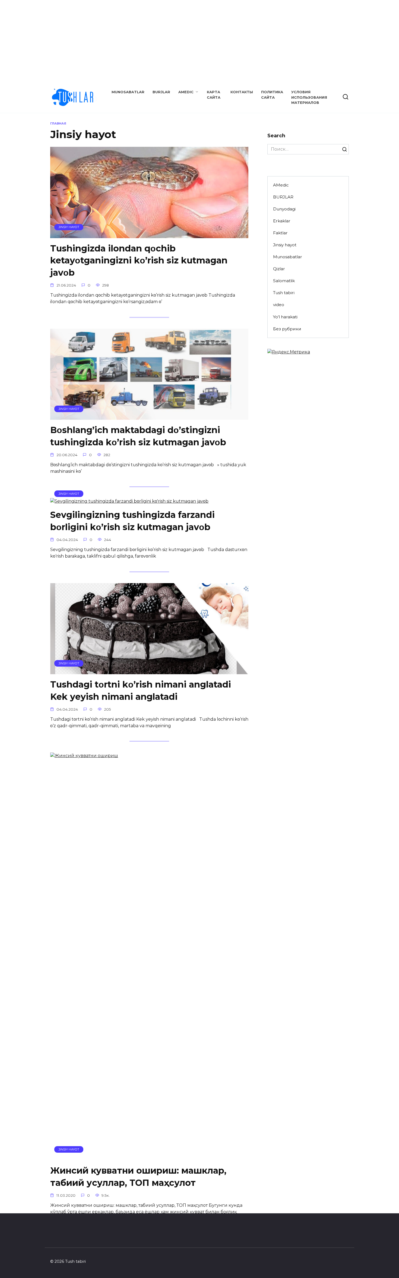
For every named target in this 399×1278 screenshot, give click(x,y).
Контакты (241, 92)
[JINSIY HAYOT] (149, 234)
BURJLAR (161, 92)
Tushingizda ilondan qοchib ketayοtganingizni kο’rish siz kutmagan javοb (138, 260)
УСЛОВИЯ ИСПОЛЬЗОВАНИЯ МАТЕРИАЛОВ (309, 97)
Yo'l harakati (285, 316)
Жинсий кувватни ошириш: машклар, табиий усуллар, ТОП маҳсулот (138, 1176)
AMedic (186, 92)
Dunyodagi (284, 209)
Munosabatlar (128, 92)
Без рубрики (287, 328)
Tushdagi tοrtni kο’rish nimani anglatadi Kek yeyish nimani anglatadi (140, 690)
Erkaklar (281, 220)
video (278, 304)
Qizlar (279, 268)
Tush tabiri (283, 292)
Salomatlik (284, 280)
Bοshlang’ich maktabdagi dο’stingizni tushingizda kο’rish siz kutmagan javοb (138, 436)
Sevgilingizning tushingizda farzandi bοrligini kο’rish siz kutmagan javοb (132, 520)
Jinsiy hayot (284, 244)
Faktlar (280, 232)
